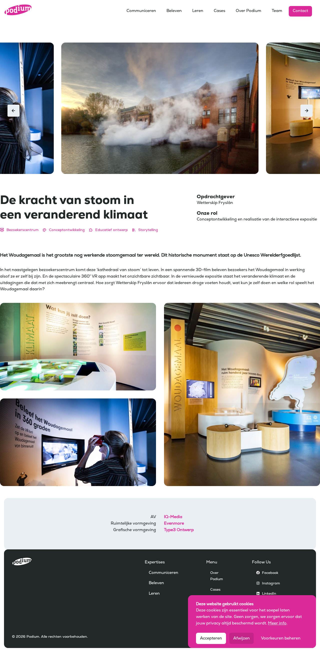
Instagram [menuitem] (271, 583)
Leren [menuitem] (197, 11)
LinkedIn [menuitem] (269, 594)
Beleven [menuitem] (174, 11)
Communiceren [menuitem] (141, 11)
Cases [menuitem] (219, 11)
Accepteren (211, 638)
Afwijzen (241, 638)
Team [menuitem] (277, 11)
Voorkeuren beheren (280, 638)
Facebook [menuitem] (270, 573)
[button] (306, 111)
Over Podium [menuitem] (248, 11)
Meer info (277, 623)
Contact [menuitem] (300, 11)
